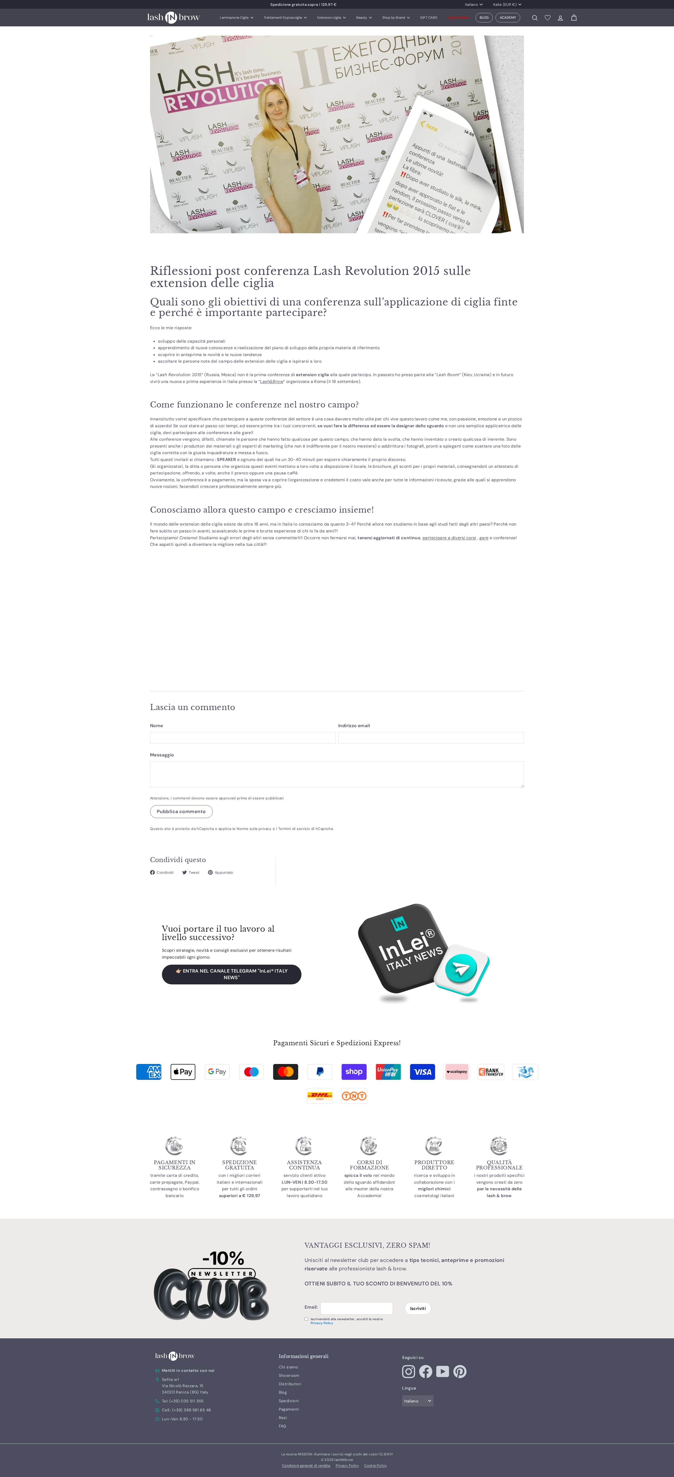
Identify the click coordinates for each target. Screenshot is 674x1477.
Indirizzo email (354, 725)
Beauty (362, 17)
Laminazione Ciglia (234, 17)
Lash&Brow (271, 381)
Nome (156, 725)
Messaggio (162, 755)
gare (484, 538)
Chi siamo (288, 1367)
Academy (508, 17)
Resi (283, 1417)
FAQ (282, 1426)
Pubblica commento (181, 811)
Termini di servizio (294, 829)
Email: (311, 1307)
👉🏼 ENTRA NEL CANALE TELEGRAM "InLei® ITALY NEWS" (232, 974)
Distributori (290, 1384)
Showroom (289, 1375)
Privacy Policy (322, 1323)
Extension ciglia (329, 17)
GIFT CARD (428, 17)
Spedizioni (289, 1400)
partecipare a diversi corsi (449, 538)
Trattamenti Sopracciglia (283, 17)
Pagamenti (289, 1409)
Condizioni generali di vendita (306, 1465)
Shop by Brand (394, 17)
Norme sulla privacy (254, 829)
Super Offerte (458, 17)
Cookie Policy (375, 1465)
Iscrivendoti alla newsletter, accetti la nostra (347, 1321)
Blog (484, 17)
